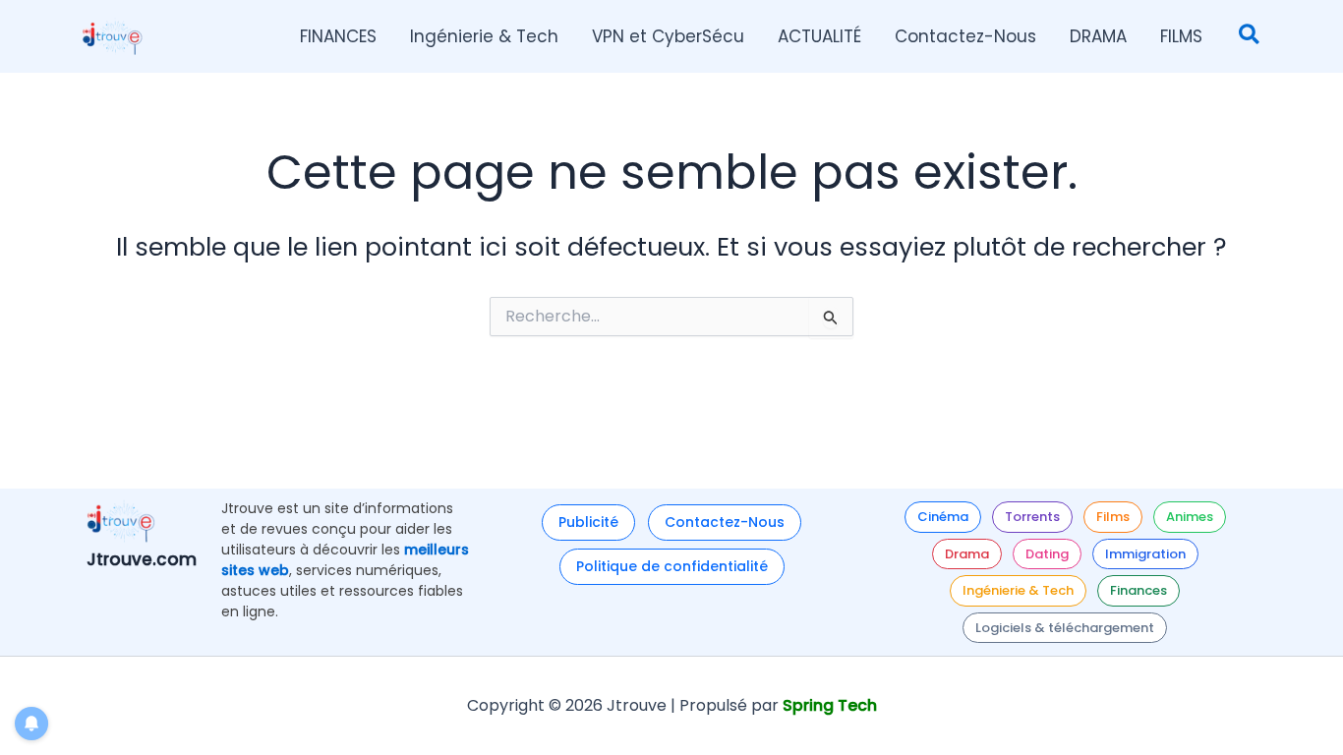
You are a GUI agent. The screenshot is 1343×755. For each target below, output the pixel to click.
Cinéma (942, 516)
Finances (1138, 590)
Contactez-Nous (725, 522)
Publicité (588, 522)
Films (1113, 516)
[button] (1250, 37)
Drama (967, 554)
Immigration (1145, 554)
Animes (1189, 516)
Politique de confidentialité (672, 566)
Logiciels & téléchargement (1064, 627)
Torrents (1032, 516)
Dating (1047, 554)
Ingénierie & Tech (1018, 590)
